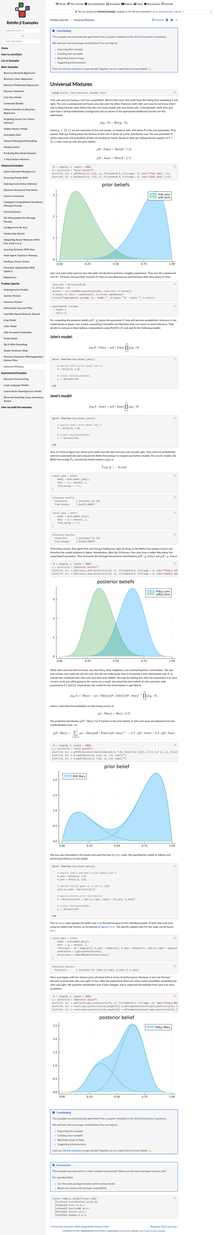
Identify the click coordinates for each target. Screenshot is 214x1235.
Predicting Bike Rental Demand (20, 153)
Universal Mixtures (14, 367)
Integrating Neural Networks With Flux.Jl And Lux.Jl (21, 242)
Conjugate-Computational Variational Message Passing (23, 204)
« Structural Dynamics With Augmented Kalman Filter (79, 1226)
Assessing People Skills (16, 178)
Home (4, 48)
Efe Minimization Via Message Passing (19, 220)
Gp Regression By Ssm (15, 227)
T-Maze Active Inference (16, 159)
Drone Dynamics (12, 212)
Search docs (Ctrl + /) (14, 31)
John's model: (61, 337)
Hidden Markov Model (15, 129)
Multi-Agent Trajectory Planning (20, 255)
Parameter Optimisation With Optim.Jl (19, 270)
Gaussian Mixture (13, 302)
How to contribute (11, 54)
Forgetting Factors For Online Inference (19, 121)
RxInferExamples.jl (144, 37)
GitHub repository (72, 69)
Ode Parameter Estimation (17, 332)
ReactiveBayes (100, 1231)
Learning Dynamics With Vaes (19, 249)
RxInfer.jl (129, 69)
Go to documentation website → (168, 12)
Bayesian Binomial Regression (19, 73)
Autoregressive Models (16, 290)
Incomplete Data (12, 135)
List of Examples (10, 61)
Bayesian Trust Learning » (164, 1226)
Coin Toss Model (12, 97)
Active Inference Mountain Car (20, 172)
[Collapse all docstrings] (176, 20)
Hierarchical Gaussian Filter (18, 308)
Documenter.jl (125, 1231)
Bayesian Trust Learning (16, 379)
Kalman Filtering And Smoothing (20, 141)
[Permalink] (73, 31)
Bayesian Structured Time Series (21, 190)
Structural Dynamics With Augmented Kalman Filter (23, 359)
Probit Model (11, 338)
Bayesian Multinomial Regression (21, 85)
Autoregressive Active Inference (20, 184)
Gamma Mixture (12, 296)
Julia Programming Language (152, 1231)
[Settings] (171, 20)
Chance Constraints (14, 196)
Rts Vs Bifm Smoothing (15, 344)
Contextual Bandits (14, 103)
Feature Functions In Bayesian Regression (19, 111)
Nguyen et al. (108, 927)
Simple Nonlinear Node (16, 351)
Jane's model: (61, 396)
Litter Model (10, 326)
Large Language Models (16, 385)
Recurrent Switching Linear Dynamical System (23, 399)
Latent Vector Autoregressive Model (23, 391)
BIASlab (76, 1231)
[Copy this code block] (175, 92)
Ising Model (10, 320)
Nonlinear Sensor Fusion (16, 262)
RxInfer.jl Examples (22, 23)
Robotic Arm (10, 277)
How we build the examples (16, 407)
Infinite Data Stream (14, 234)
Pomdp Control (12, 147)
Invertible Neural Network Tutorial (22, 314)
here (52, 930)
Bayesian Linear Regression (18, 79)
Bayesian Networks (14, 91)
